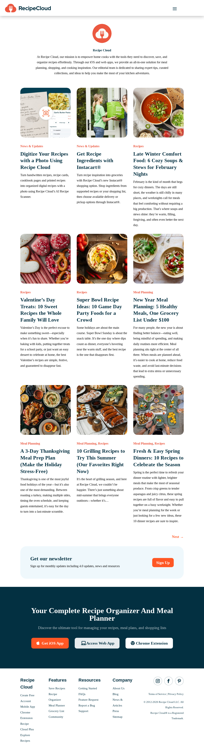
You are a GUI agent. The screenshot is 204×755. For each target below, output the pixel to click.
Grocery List (56, 711)
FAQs (81, 694)
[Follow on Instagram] (157, 681)
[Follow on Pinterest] (179, 681)
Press (116, 711)
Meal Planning (143, 292)
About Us (119, 688)
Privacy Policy (176, 694)
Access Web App (100, 643)
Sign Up (163, 562)
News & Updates (31, 146)
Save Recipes (57, 688)
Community (56, 716)
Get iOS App (53, 643)
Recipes (138, 146)
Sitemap (118, 716)
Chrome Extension (152, 643)
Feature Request (88, 699)
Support (83, 711)
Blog (116, 694)
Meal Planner (57, 705)
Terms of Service (157, 694)
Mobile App (27, 706)
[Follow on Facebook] (168, 681)
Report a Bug (86, 705)
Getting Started (87, 688)
